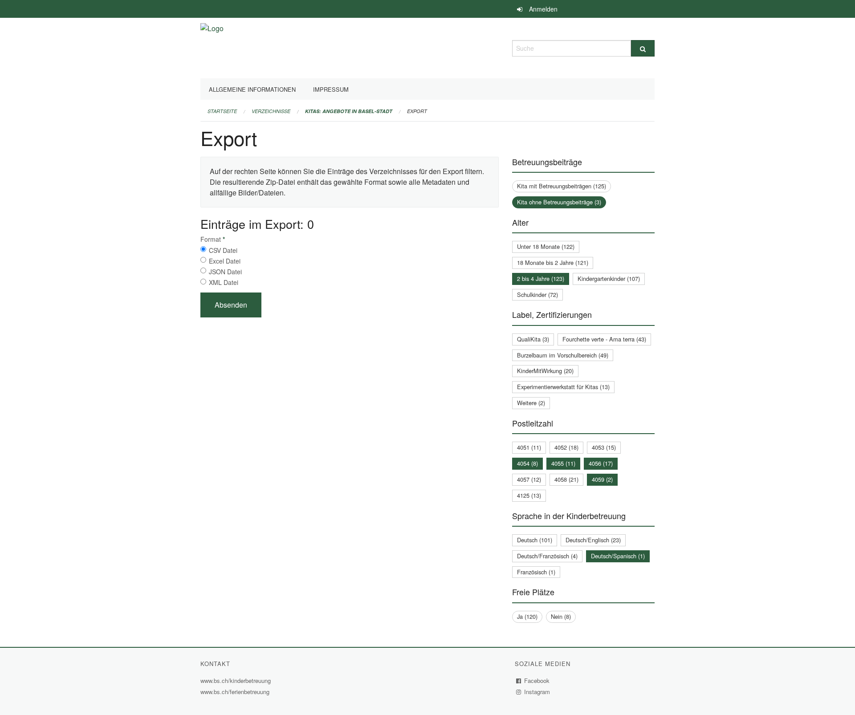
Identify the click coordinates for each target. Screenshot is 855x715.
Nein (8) (561, 616)
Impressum (331, 89)
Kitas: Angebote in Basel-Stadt (348, 111)
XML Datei (223, 282)
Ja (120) (527, 616)
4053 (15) (604, 447)
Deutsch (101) (534, 540)
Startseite (222, 111)
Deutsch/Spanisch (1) (618, 556)
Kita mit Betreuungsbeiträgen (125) (561, 186)
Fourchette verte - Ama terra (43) (604, 339)
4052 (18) (566, 447)
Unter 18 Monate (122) (545, 246)
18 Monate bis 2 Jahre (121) (552, 262)
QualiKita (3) (533, 339)
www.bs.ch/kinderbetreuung (236, 680)
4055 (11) (563, 463)
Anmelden (543, 8)
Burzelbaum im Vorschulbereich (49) (562, 355)
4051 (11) (529, 447)
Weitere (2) (531, 402)
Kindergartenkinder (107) (609, 278)
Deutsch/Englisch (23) (593, 540)
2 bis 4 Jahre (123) (540, 278)
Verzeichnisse (271, 111)
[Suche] (643, 48)
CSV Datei (223, 250)
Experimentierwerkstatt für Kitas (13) (563, 386)
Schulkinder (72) (537, 294)
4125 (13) (529, 495)
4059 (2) (602, 479)
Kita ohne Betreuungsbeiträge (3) (559, 202)
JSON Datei (225, 271)
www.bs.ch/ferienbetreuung (236, 691)
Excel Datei (224, 260)
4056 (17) (601, 463)
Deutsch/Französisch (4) (547, 556)
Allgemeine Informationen (252, 89)
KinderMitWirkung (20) (545, 370)
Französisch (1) (536, 572)
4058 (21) (566, 479)
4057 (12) (529, 479)
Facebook (537, 680)
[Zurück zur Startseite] (212, 47)
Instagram (537, 691)
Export (417, 111)
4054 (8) (527, 463)
